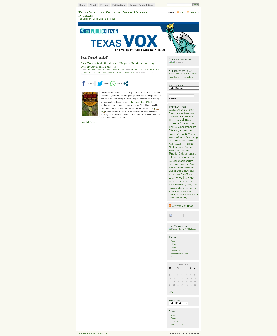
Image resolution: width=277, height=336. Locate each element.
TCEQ (179, 178)
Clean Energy (175, 120)
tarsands (126, 72)
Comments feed (177, 321)
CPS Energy (174, 127)
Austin (191, 109)
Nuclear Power (177, 147)
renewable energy (183, 160)
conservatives (143, 69)
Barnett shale (189, 113)
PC (172, 257)
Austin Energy (176, 113)
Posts (182, 12)
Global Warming (187, 137)
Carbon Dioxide (176, 116)
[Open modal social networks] (126, 83)
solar (176, 170)
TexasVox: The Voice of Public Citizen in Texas (112, 13)
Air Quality (92, 69)
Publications (119, 5)
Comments (194, 12)
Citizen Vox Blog (182, 205)
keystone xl (95, 72)
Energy (184, 126)
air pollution (173, 110)
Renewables (174, 164)
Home (82, 5)
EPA (187, 133)
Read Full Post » (88, 122)
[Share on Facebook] (86, 83)
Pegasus (104, 72)
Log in (173, 315)
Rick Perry (184, 164)
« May (171, 292)
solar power (184, 171)
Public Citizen (178, 153)
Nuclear (189, 143)
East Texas (154, 69)
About (93, 5)
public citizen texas (182, 155)
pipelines (100, 69)
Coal (182, 123)
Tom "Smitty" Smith (183, 191)
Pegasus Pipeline (115, 72)
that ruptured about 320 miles (141, 102)
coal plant (190, 124)
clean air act (189, 116)
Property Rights (111, 69)
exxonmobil (85, 72)
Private (104, 5)
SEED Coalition (183, 168)
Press (174, 244)
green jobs (174, 140)
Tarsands (121, 69)
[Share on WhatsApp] (116, 83)
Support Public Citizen (141, 5)
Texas (132, 72)
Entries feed (175, 318)
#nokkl (134, 69)
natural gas (179, 144)
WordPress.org (177, 324)
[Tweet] (103, 83)
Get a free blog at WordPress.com (92, 333)
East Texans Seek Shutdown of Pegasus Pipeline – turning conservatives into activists (118, 64)
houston (182, 141)
